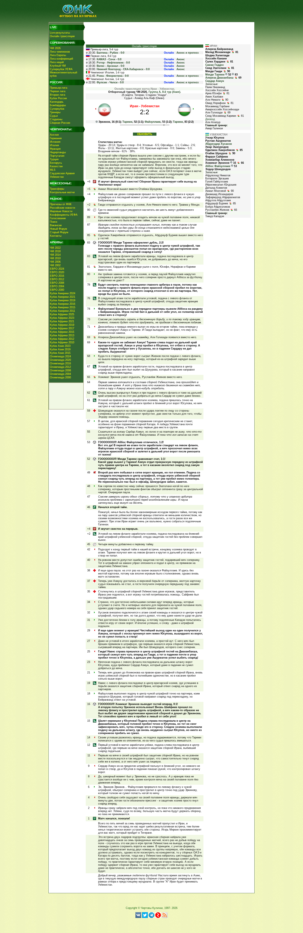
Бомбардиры (58, 105)
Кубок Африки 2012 (62, 338)
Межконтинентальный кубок (63, 74)
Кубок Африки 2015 (62, 331)
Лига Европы (58, 55)
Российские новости (62, 207)
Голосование (58, 218)
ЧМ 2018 (55, 251)
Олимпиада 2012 (60, 366)
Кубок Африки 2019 (62, 324)
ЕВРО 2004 (57, 286)
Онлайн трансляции (62, 36)
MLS (52, 169)
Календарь (56, 101)
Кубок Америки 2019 (62, 300)
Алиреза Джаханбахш (219, 77)
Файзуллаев (153, 121)
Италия (54, 145)
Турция (54, 159)
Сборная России (60, 122)
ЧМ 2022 (55, 247)
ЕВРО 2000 (57, 289)
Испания (55, 141)
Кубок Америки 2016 (62, 303)
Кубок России (58, 98)
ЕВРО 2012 (57, 279)
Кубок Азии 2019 (60, 349)
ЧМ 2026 (55, 48)
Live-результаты (60, 32)
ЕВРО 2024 (57, 268)
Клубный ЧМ (58, 65)
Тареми (127, 121)
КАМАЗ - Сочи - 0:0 (109, 59)
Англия (54, 134)
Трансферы (57, 188)
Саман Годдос (214, 64)
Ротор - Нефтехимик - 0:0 (113, 62)
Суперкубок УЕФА (61, 69)
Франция (55, 148)
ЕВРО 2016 (57, 275)
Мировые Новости (61, 211)
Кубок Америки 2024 (62, 293)
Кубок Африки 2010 (62, 342)
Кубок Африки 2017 (62, 328)
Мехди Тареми (214, 74)
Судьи (54, 115)
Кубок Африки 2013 (62, 335)
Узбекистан (57, 176)
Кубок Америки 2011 (62, 310)
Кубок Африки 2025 (62, 314)
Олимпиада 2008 (60, 370)
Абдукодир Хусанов (218, 143)
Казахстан (56, 166)
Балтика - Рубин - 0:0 (110, 52)
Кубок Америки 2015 (62, 307)
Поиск (53, 221)
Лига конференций (61, 58)
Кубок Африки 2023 (62, 317)
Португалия (57, 155)
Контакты (55, 235)
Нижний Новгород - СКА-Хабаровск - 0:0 (123, 69)
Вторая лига (57, 94)
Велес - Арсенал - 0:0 (110, 65)
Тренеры (55, 112)
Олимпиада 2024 (60, 356)
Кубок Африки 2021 (62, 321)
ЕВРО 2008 (57, 282)
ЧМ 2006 (55, 261)
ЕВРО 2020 (57, 272)
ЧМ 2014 (55, 254)
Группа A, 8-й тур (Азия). (165, 91)
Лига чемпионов (60, 51)
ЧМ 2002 (55, 265)
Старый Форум (59, 232)
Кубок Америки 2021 (62, 296)
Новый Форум (58, 228)
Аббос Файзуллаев (217, 166)
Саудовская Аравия (62, 173)
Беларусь (56, 162)
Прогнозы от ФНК (61, 204)
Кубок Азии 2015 (60, 352)
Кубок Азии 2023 (60, 345)
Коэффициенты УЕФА (64, 214)
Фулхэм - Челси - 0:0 (110, 82)
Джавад (210, 119)
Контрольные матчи (62, 192)
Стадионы (56, 119)
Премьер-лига (58, 87)
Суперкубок (57, 108)
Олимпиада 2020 (60, 359)
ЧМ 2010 (55, 258)
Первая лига (57, 91)
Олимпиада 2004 (60, 373)
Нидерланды (58, 152)
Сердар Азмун (214, 80)
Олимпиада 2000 (60, 377)
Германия (56, 138)
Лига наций (57, 62)
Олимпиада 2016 (60, 363)
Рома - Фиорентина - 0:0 (113, 75)
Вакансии (56, 225)
